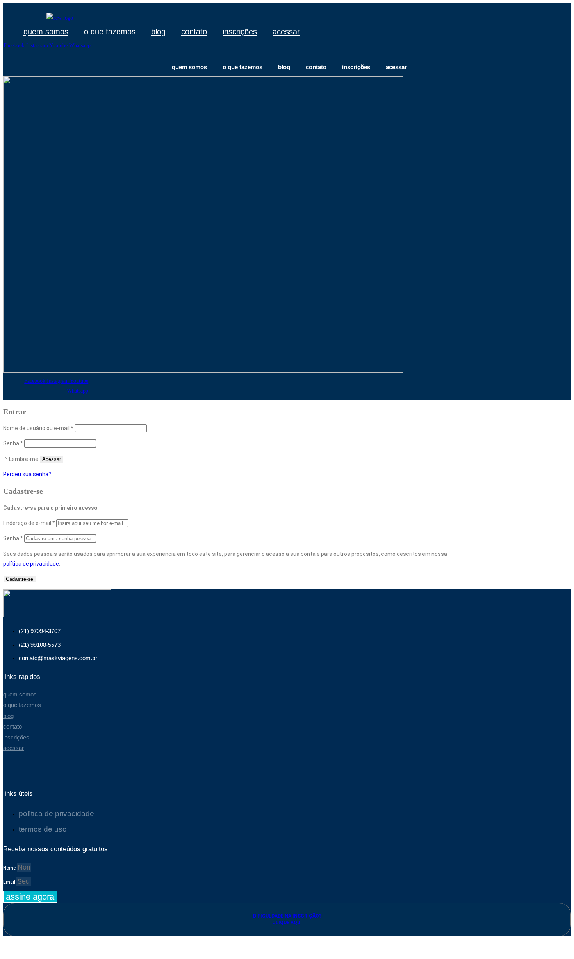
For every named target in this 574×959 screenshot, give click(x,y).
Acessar (51, 459)
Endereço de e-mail (29, 523)
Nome (10, 868)
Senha (13, 443)
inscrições (240, 31)
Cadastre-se (19, 579)
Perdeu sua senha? (27, 474)
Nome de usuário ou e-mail (38, 428)
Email (9, 882)
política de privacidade (31, 564)
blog (158, 31)
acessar (286, 31)
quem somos (45, 31)
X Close (12, 941)
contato (194, 31)
